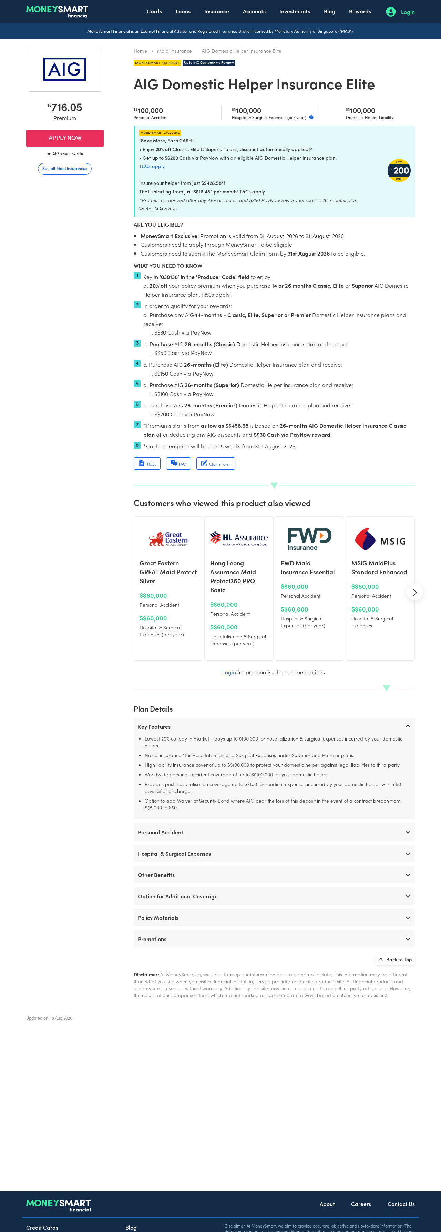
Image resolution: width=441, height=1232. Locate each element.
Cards (154, 11)
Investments (294, 11)
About (327, 1204)
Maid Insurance (174, 50)
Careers (361, 1204)
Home (140, 50)
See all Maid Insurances (64, 168)
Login (408, 12)
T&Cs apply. (152, 166)
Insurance (216, 11)
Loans (183, 11)
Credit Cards (42, 1227)
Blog (329, 11)
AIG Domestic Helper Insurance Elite (241, 50)
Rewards (360, 11)
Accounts (254, 11)
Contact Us (401, 1204)
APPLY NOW (65, 137)
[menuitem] (154, 11)
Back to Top (398, 959)
